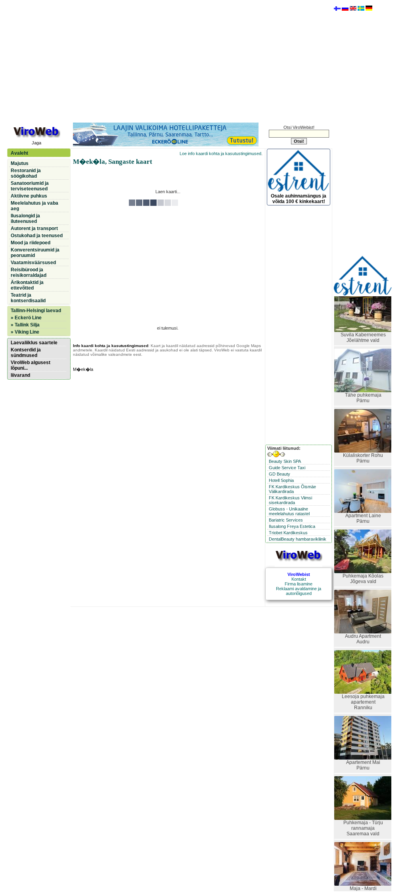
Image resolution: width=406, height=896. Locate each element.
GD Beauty (279, 474)
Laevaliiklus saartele (34, 342)
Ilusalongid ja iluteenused (25, 218)
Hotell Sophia (281, 480)
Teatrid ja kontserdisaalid (28, 297)
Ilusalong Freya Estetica (292, 526)
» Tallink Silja (25, 325)
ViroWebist (298, 574)
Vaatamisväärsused (33, 262)
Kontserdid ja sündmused (26, 352)
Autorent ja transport (34, 228)
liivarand (20, 375)
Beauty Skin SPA (285, 461)
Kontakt (298, 579)
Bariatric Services (286, 520)
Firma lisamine (298, 583)
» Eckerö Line (26, 317)
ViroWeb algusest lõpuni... (30, 365)
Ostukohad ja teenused (37, 235)
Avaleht (19, 153)
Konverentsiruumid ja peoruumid (35, 252)
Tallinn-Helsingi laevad (36, 310)
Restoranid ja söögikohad (26, 173)
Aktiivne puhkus (29, 196)
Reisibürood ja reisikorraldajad (28, 272)
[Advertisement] (167, 60)
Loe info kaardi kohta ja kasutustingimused (220, 153)
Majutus (20, 163)
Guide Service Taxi (287, 467)
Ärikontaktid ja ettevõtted (27, 285)
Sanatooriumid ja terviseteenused (30, 186)
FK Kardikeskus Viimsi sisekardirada (290, 500)
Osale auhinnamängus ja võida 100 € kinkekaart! (298, 198)
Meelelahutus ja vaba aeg (34, 205)
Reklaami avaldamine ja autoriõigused (298, 591)
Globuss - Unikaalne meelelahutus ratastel (289, 511)
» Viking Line (25, 332)
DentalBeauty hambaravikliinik (297, 539)
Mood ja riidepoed (30, 243)
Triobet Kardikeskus (288, 532)
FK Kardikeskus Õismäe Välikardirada (292, 489)
